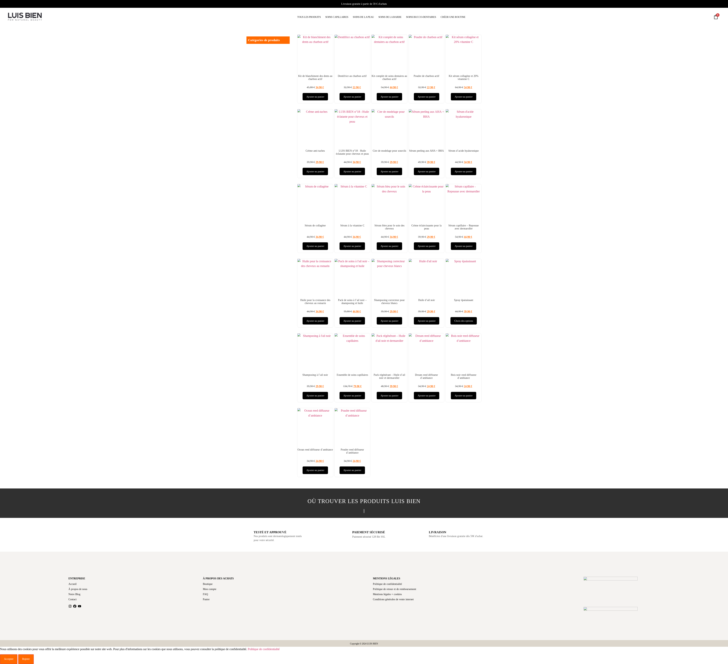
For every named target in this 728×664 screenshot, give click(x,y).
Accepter (8, 659)
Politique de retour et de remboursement (394, 589)
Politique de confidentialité (387, 584)
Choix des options (463, 320)
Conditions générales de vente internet (393, 599)
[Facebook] (74, 606)
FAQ (205, 594)
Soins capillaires (336, 17)
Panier (206, 599)
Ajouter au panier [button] (315, 96)
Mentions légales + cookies (387, 594)
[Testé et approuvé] (247, 531)
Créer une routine (453, 17)
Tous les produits (309, 17)
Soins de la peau (363, 17)
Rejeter (26, 659)
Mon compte (209, 589)
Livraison (437, 532)
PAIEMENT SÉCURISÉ (368, 532)
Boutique (208, 584)
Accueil (72, 584)
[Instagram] (70, 606)
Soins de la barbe (390, 17)
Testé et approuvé (270, 532)
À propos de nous (77, 589)
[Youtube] (79, 606)
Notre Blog (74, 594)
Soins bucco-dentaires (421, 17)
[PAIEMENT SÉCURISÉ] (345, 531)
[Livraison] (422, 531)
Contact (72, 599)
